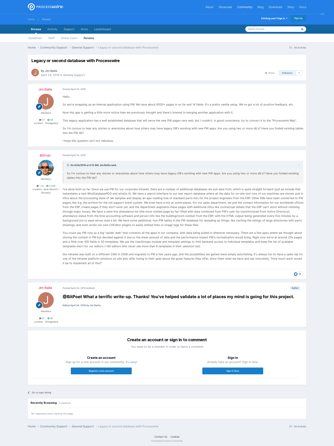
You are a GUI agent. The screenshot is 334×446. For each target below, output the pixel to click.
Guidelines (35, 38)
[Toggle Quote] (68, 165)
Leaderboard (102, 29)
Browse (36, 29)
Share (271, 72)
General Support (74, 75)
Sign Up (298, 18)
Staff (51, 38)
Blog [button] (261, 7)
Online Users (69, 38)
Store (84, 29)
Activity (52, 29)
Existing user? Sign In (273, 18)
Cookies (175, 436)
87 (43, 119)
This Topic (289, 29)
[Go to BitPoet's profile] (46, 168)
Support (69, 29)
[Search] (302, 29)
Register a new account (101, 370)
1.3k (41, 185)
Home (31, 19)
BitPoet (45, 155)
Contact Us (160, 436)
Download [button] (275, 7)
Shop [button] (290, 7)
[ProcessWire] (45, 7)
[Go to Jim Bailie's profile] (35, 72)
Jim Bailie (51, 71)
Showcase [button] (225, 7)
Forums (46, 19)
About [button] (209, 7)
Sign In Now (232, 370)
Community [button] (244, 7)
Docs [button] (302, 7)
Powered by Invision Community (167, 441)
